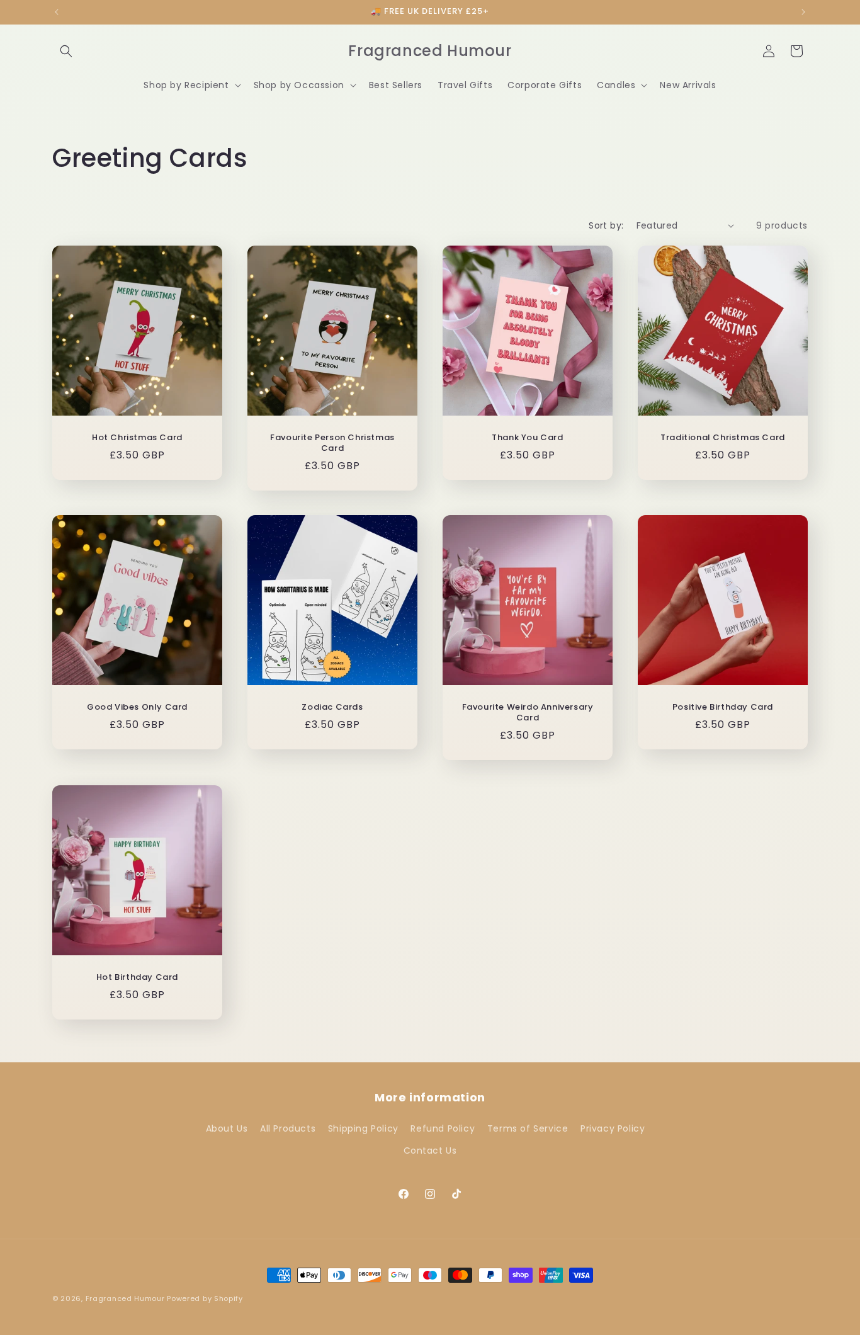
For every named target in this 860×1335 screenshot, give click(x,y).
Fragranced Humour (125, 1298)
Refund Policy (442, 1128)
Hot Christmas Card (137, 438)
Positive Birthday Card (722, 707)
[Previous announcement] (57, 12)
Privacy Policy (612, 1128)
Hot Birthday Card (137, 977)
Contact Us (430, 1150)
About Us (227, 1128)
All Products (287, 1128)
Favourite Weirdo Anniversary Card (528, 713)
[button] (66, 51)
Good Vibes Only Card (137, 707)
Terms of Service (528, 1128)
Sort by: (606, 225)
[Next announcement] (803, 12)
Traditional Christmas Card (722, 438)
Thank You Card (527, 438)
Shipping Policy (363, 1128)
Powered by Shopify (205, 1298)
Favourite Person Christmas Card (332, 443)
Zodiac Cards (332, 707)
